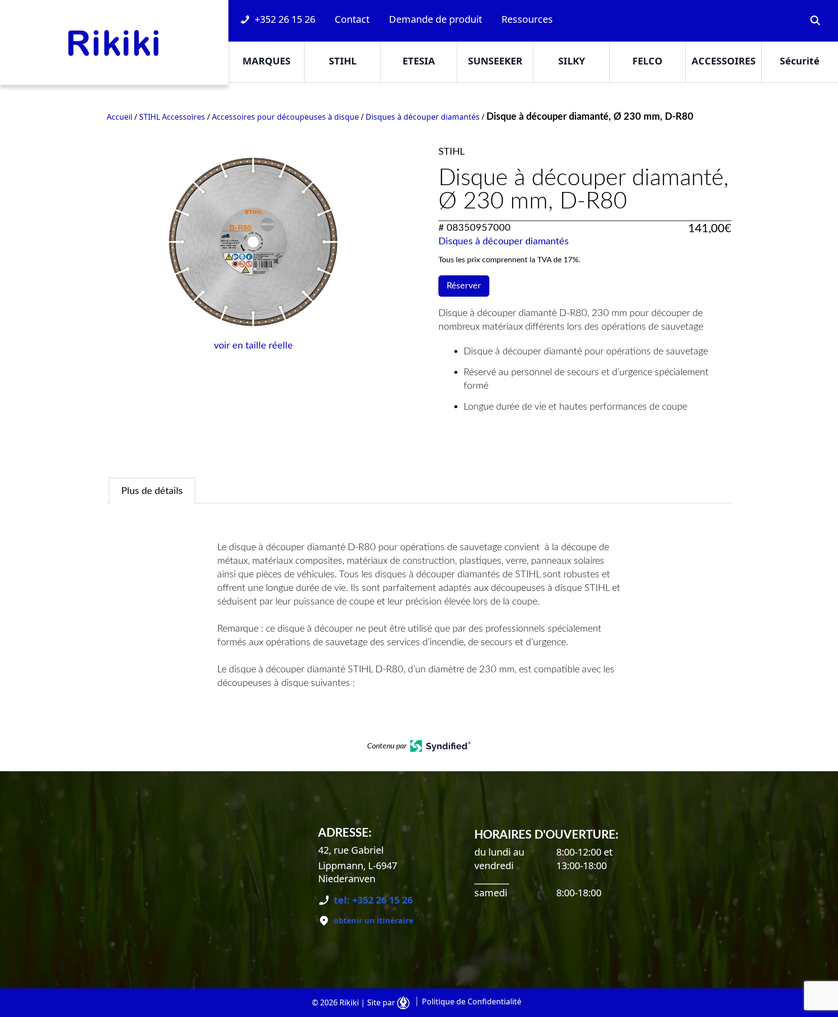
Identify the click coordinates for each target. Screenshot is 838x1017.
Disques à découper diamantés (423, 116)
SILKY (571, 60)
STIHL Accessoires (172, 116)
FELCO (647, 60)
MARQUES (266, 60)
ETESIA (419, 60)
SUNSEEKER (495, 60)
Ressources (527, 19)
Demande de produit (435, 19)
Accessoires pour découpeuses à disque (285, 116)
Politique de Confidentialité (471, 1001)
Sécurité (800, 60)
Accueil (119, 116)
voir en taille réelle (253, 345)
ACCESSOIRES (724, 60)
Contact (352, 19)
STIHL (342, 60)
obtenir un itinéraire (373, 920)
